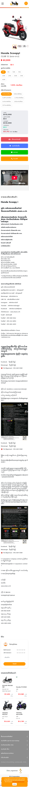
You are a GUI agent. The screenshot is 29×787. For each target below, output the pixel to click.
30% (15, 76)
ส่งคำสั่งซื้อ (16, 146)
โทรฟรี (15, 159)
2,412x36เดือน (6, 102)
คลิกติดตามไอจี (13, 303)
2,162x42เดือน (18, 102)
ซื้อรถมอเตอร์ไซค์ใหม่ (6, 736)
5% (8, 72)
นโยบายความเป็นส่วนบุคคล (18, 781)
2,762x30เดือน (19, 98)
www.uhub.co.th (15, 312)
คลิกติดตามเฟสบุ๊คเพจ (15, 309)
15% (19, 72)
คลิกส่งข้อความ (13, 296)
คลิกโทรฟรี (9, 315)
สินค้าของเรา (7, 650)
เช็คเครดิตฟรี (15, 139)
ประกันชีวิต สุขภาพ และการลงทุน (10, 741)
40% (3, 80)
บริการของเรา (7, 653)
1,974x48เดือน (6, 105)
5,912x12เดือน (6, 94)
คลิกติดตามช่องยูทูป (13, 306)
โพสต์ (14, 664)
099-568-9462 (11, 318)
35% (21, 76)
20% (3, 76)
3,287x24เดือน (6, 98)
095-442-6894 (11, 321)
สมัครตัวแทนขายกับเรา (7, 753)
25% (9, 76)
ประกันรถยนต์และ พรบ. (7, 745)
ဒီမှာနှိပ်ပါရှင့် (12, 362)
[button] (25, 28)
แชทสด (15, 152)
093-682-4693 (11, 324)
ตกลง (14, 784)
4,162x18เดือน (18, 94)
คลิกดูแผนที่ (20, 290)
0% (3, 72)
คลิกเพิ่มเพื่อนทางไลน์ (13, 299)
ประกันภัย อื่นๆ (5, 749)
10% (14, 72)
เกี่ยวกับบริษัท (5, 757)
